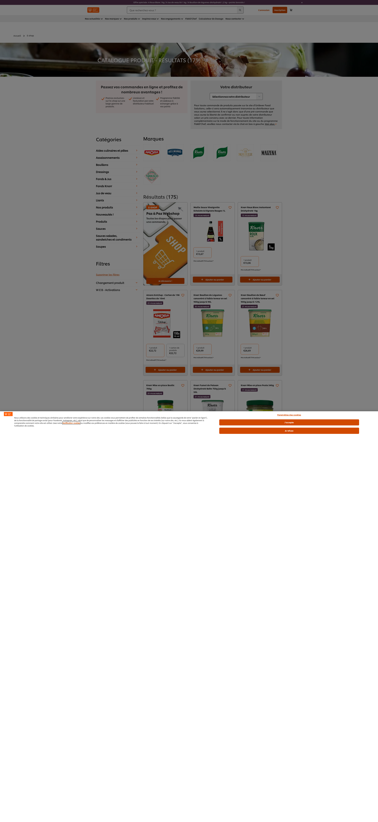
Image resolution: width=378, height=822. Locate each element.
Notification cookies (71, 423)
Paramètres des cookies (289, 414)
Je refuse (289, 430)
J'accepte (289, 422)
